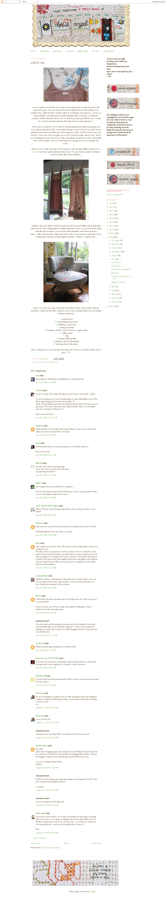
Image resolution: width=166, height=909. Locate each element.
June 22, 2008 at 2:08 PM (46, 498)
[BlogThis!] (56, 359)
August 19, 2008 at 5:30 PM (47, 790)
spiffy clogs (83, 51)
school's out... (116, 262)
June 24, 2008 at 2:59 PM (46, 568)
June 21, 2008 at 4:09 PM (46, 435)
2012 (111, 222)
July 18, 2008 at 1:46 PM (46, 650)
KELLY (39, 483)
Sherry (38, 596)
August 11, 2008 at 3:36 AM (47, 708)
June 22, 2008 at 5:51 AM (46, 475)
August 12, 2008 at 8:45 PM (47, 738)
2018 (111, 203)
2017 (111, 207)
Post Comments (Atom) (50, 848)
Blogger (93, 892)
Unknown (39, 426)
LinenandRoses (42, 576)
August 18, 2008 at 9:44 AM (47, 768)
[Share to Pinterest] (63, 359)
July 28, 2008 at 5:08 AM (46, 668)
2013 (111, 218)
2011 (111, 226)
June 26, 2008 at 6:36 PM (46, 613)
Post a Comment (40, 838)
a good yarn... (116, 266)
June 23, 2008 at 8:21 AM (46, 515)
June (114, 259)
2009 (111, 233)
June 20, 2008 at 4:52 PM (46, 382)
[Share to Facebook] (61, 359)
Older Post (96, 843)
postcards (57, 51)
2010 (111, 230)
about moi (44, 51)
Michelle (39, 463)
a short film (108, 51)
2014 (111, 215)
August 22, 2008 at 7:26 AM (47, 805)
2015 (111, 211)
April (114, 290)
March (114, 294)
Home (66, 843)
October (115, 248)
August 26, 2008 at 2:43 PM (47, 833)
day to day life (42, 362)
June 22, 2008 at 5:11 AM (46, 455)
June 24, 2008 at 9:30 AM (46, 535)
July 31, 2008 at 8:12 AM (46, 685)
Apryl (38, 443)
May (113, 287)
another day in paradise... (121, 269)
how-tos (95, 51)
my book (69, 51)
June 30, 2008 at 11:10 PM (46, 635)
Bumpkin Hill (41, 676)
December (116, 241)
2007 (111, 306)
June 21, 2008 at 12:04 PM (46, 418)
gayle (38, 543)
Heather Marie (42, 746)
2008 (111, 237)
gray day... (115, 273)
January (115, 302)
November (116, 244)
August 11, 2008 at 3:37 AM (47, 723)
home (33, 51)
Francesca (40, 693)
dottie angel (41, 813)
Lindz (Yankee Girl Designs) (47, 506)
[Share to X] (58, 359)
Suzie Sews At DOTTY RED (47, 658)
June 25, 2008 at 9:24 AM (46, 588)
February (115, 298)
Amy (37, 376)
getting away (53, 362)
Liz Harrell (40, 643)
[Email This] (54, 359)
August (115, 256)
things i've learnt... (118, 282)
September (116, 252)
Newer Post (36, 843)
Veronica (39, 390)
